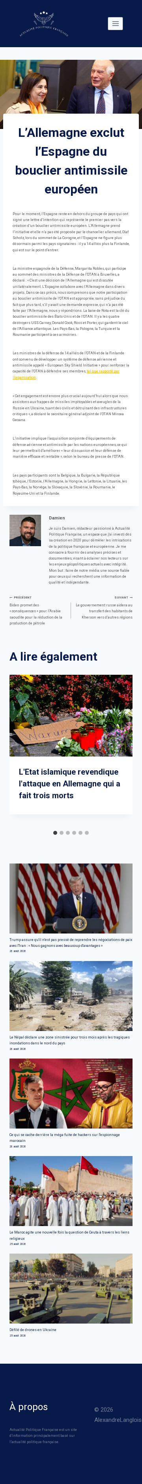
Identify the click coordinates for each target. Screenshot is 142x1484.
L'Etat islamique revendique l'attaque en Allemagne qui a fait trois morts (69, 783)
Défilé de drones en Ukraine (32, 1330)
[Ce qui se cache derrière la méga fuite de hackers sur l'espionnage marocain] (71, 1094)
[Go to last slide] (16, 750)
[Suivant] (125, 750)
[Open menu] (115, 23)
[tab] (55, 833)
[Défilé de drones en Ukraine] (71, 1289)
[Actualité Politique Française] (44, 23)
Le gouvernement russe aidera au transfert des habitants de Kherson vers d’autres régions (104, 607)
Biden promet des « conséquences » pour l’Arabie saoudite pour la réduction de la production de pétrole (35, 610)
